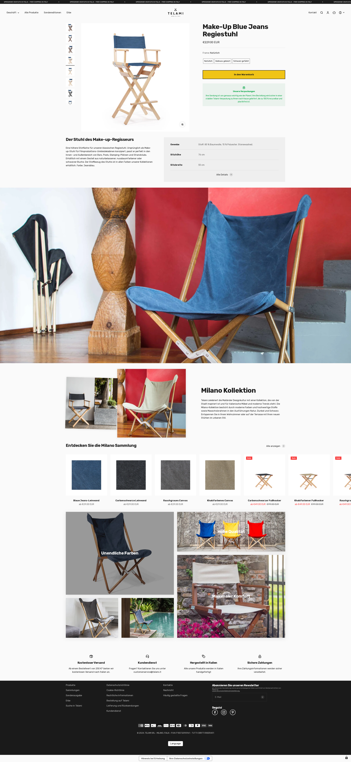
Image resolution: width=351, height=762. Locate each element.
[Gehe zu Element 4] (70, 61)
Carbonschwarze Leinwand (130, 500)
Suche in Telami (74, 705)
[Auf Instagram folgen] (224, 712)
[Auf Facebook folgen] (215, 712)
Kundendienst (114, 711)
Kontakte (168, 685)
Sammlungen (73, 690)
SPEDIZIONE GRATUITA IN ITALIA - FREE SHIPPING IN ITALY (78, 2)
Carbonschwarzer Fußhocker (264, 500)
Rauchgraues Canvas (175, 500)
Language (175, 743)
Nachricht (168, 690)
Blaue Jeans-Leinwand (86, 500)
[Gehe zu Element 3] (70, 50)
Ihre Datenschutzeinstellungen (186, 758)
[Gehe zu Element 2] (70, 39)
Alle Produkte (31, 12)
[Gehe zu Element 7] (70, 93)
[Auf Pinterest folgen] (233, 712)
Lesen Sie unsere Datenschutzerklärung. (226, 691)
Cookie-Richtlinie (115, 690)
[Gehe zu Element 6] (70, 83)
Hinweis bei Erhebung (153, 758)
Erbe (69, 12)
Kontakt (313, 12)
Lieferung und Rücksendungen (123, 705)
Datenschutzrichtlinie (118, 685)
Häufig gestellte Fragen (175, 695)
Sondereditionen (52, 12)
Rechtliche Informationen (120, 695)
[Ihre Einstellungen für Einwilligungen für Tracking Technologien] (346, 757)
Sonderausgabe (74, 695)
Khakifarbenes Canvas (220, 500)
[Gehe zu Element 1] (70, 28)
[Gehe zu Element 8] (70, 104)
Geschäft (11, 12)
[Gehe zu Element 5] (70, 72)
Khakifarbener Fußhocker (309, 500)
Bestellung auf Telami (118, 700)
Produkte (70, 685)
